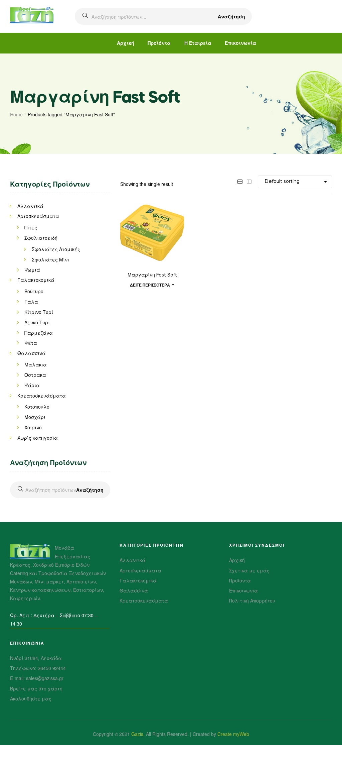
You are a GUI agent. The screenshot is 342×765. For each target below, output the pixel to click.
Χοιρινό (33, 427)
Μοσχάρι (34, 417)
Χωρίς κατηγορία (37, 437)
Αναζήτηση (231, 16)
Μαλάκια (35, 364)
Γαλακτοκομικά (35, 280)
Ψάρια (32, 385)
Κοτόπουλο (36, 406)
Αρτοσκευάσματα (38, 216)
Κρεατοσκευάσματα (41, 395)
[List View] (249, 181)
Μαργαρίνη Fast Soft (152, 275)
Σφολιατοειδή (40, 237)
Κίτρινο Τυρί (38, 312)
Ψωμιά (32, 269)
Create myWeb (233, 734)
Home (16, 114)
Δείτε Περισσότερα (150, 285)
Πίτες (30, 227)
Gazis (137, 734)
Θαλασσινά (31, 353)
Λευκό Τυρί (37, 322)
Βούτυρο (33, 291)
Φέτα (30, 342)
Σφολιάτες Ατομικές (56, 249)
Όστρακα (35, 374)
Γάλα (31, 301)
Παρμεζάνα (38, 332)
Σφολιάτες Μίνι (50, 259)
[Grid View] (240, 181)
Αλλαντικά (30, 206)
